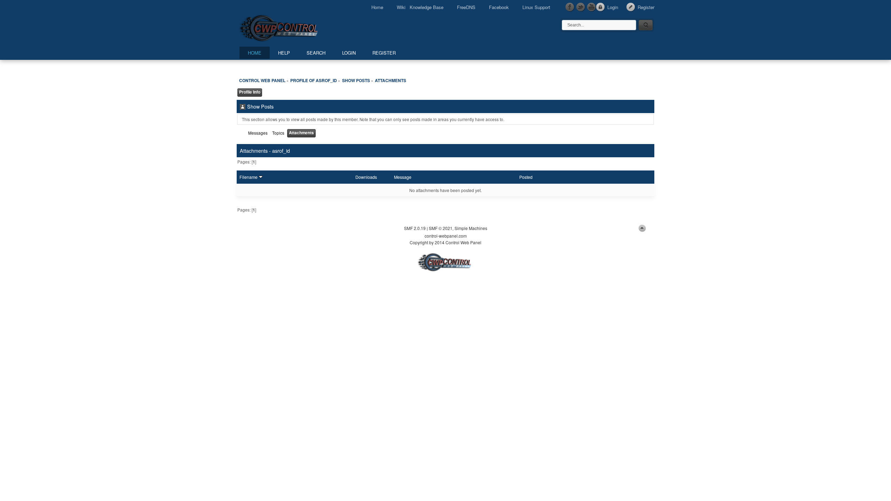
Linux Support (536, 7)
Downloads (366, 177)
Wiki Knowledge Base (420, 7)
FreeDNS (466, 7)
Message (402, 177)
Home (377, 7)
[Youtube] (591, 7)
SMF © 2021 (440, 228)
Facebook (499, 7)
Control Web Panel (294, 26)
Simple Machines (471, 228)
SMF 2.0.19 (415, 228)
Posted (526, 177)
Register (646, 7)
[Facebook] (570, 7)
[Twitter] (580, 7)
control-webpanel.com (446, 236)
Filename (249, 177)
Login (612, 7)
